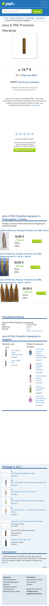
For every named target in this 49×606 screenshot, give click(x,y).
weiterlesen (36, 105)
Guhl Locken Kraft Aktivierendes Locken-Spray (27, 501)
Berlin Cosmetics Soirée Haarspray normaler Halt (28, 482)
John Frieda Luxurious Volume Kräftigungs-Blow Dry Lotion (41, 353)
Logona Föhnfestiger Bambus (40, 388)
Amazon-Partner (35, 589)
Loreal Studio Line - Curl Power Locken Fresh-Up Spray (28, 511)
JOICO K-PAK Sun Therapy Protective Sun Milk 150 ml (24, 230)
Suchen (37, 11)
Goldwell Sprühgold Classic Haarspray (39, 366)
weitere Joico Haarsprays (35, 331)
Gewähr (4, 562)
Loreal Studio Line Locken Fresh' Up (24, 491)
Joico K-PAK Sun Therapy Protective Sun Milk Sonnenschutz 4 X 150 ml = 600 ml (20, 281)
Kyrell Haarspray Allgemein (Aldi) (23, 473)
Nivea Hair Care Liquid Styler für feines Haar (27, 521)
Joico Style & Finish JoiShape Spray (16, 352)
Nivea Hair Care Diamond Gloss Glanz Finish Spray (41, 399)
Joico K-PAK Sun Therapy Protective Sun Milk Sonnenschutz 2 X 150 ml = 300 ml (20, 255)
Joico (28, 329)
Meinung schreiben (24, 149)
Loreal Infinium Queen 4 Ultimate (41, 378)
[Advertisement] (24, 188)
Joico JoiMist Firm (15, 361)
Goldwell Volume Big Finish (21, 539)
